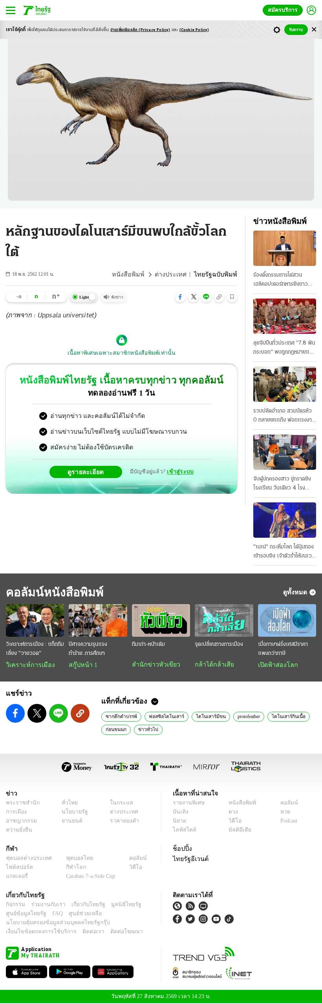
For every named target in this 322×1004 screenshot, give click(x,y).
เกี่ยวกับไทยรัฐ (82, 905)
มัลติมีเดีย (237, 831)
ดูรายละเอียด (89, 472)
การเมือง (15, 812)
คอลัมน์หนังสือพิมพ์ (52, 592)
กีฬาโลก (70, 868)
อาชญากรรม (20, 821)
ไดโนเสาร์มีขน (203, 717)
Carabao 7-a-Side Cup (89, 877)
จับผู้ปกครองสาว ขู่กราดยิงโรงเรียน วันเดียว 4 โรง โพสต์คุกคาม (282, 484)
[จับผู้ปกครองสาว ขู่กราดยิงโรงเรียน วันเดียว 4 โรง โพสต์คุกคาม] (284, 452)
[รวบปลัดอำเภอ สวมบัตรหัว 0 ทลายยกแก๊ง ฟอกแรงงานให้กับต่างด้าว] (284, 384)
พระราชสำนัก (20, 803)
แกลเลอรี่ (16, 877)
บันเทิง (180, 812)
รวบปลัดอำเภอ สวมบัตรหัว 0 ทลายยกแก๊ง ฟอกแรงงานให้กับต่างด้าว (284, 416)
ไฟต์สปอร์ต (18, 868)
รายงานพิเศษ (187, 803)
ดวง (231, 812)
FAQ (52, 914)
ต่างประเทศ (178, 274)
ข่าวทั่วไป (144, 729)
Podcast (287, 821)
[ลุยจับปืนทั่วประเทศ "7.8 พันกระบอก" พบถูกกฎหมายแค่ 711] (284, 316)
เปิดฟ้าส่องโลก (276, 665)
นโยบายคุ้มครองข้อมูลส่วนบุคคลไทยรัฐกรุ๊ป (52, 923)
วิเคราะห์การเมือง (27, 665)
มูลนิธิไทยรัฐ (117, 905)
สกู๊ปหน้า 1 (82, 665)
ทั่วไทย (67, 803)
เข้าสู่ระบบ (179, 472)
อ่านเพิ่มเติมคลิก (140, 30)
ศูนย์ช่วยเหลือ (77, 914)
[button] (180, 297)
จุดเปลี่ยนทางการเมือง (219, 644)
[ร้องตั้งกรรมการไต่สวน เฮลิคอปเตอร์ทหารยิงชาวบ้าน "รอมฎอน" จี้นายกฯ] (284, 248)
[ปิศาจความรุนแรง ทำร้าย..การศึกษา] (98, 620)
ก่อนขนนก (115, 729)
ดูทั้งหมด (296, 592)
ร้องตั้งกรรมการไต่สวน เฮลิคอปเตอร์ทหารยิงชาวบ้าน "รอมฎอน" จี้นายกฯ (280, 280)
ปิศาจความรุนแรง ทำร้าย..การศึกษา (88, 648)
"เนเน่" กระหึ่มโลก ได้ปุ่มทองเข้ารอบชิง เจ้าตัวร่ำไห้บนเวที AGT (284, 552)
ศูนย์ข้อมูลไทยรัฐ (24, 914)
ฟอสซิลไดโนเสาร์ (163, 717)
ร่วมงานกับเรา (45, 905)
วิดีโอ (232, 821)
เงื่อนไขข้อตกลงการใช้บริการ (36, 932)
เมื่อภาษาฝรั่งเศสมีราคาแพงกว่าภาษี (283, 648)
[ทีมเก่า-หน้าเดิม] (161, 620)
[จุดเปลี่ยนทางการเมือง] (224, 620)
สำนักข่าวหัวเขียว (153, 664)
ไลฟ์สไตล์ (183, 831)
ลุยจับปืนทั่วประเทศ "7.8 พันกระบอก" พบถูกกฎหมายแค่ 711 (284, 348)
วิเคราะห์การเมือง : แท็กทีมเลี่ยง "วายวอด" (35, 648)
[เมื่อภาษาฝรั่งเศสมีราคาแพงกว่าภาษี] (287, 620)
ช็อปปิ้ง (181, 849)
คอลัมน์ (285, 803)
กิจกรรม (15, 905)
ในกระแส (118, 803)
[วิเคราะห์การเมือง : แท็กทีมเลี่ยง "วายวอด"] (35, 620)
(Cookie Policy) (194, 30)
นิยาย (179, 821)
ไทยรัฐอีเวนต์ (189, 859)
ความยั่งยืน (18, 831)
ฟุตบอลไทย (73, 859)
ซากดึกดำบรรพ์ (121, 717)
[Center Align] (314, 30)
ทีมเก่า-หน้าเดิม (148, 644)
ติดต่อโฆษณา (113, 932)
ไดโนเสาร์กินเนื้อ (280, 717)
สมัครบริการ (284, 10)
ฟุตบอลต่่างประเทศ (26, 859)
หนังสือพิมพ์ (139, 274)
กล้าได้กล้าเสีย (213, 664)
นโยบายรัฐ (71, 812)
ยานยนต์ (69, 821)
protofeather (240, 717)
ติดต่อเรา (83, 932)
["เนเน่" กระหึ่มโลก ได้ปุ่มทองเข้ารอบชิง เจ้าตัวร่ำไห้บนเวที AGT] (284, 520)
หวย (282, 812)
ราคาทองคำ (122, 821)
